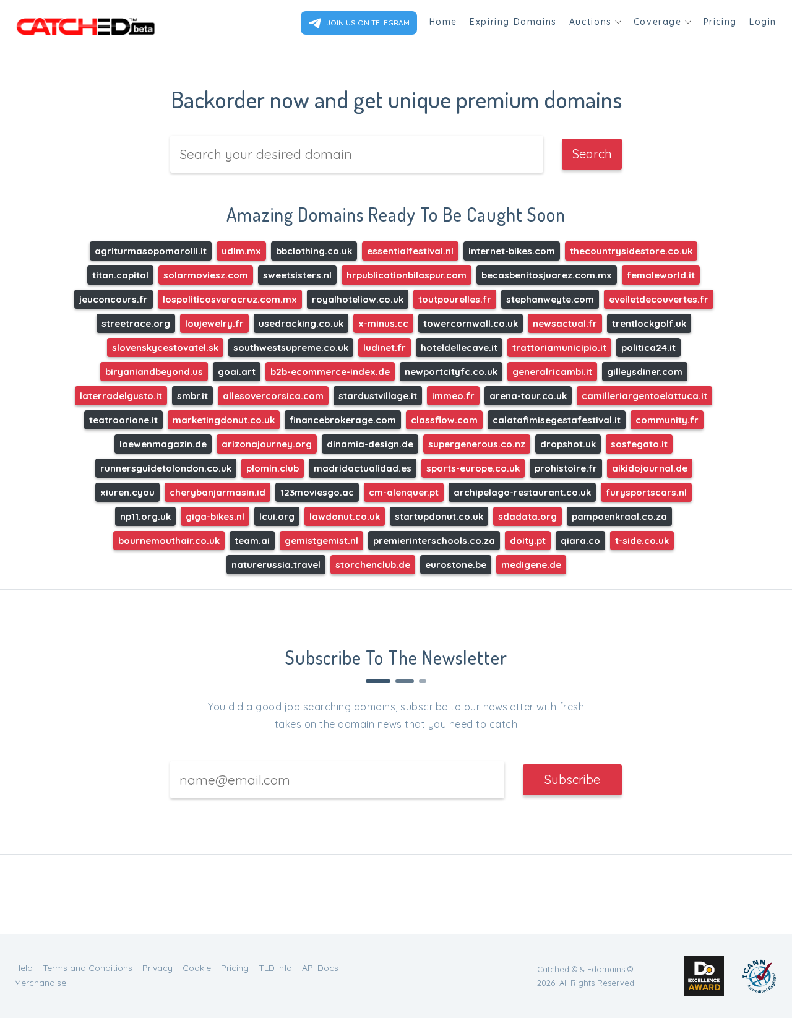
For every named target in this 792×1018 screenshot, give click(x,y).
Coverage (658, 21)
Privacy (157, 967)
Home (443, 21)
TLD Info (275, 967)
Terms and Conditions (87, 967)
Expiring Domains (513, 21)
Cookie (197, 967)
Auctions (590, 21)
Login (763, 21)
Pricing (720, 21)
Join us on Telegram (367, 22)
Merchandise (40, 982)
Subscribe (572, 779)
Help (23, 967)
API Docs (320, 967)
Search (592, 154)
